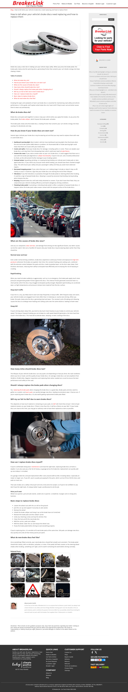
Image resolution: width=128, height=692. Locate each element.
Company (102, 128)
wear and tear (30, 246)
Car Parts (77, 4)
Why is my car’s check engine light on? (103, 106)
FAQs (66, 654)
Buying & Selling (101, 124)
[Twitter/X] (96, 653)
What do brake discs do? (21, 80)
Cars (102, 126)
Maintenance (101, 137)
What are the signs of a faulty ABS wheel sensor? (103, 94)
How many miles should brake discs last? (27, 87)
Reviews (48, 675)
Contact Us (68, 652)
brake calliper (25, 119)
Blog (12, 10)
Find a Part (56, 4)
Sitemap (67, 670)
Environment (102, 133)
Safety (102, 139)
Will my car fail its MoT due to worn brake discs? (29, 91)
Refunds (67, 664)
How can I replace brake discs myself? (26, 94)
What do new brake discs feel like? (25, 98)
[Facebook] (92, 653)
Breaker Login (100, 4)
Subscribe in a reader (104, 60)
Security (102, 142)
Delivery (67, 659)
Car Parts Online (51, 657)
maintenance (35, 467)
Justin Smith (67, 605)
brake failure (65, 151)
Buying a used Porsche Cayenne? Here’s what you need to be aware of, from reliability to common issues (103, 110)
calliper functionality (44, 156)
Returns (67, 661)
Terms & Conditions (71, 666)
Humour (102, 135)
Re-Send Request (51, 661)
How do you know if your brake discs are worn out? (30, 82)
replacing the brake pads (21, 390)
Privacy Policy (69, 668)
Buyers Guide (69, 657)
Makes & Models (67, 4)
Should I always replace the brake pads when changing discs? (33, 89)
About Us (49, 673)
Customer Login (111, 4)
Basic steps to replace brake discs (24, 96)
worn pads (29, 392)
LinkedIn (69, 612)
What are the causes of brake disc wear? (26, 85)
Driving (102, 130)
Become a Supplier (88, 4)
